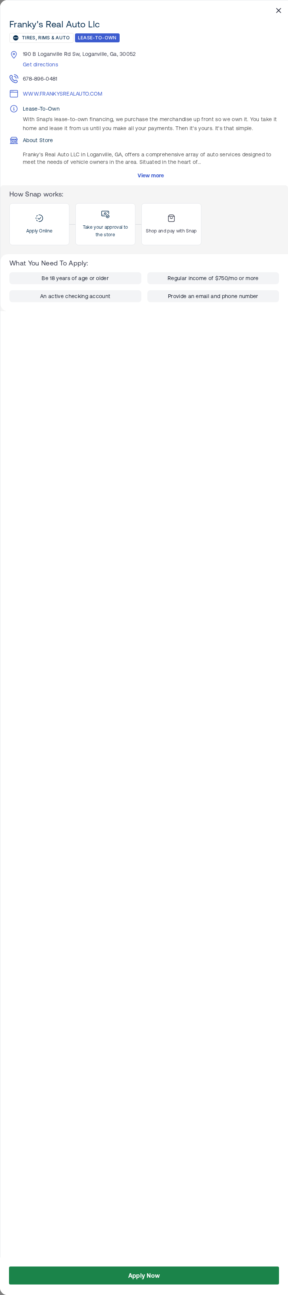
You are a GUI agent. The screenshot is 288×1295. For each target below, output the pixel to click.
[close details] (278, 10)
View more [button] (151, 175)
